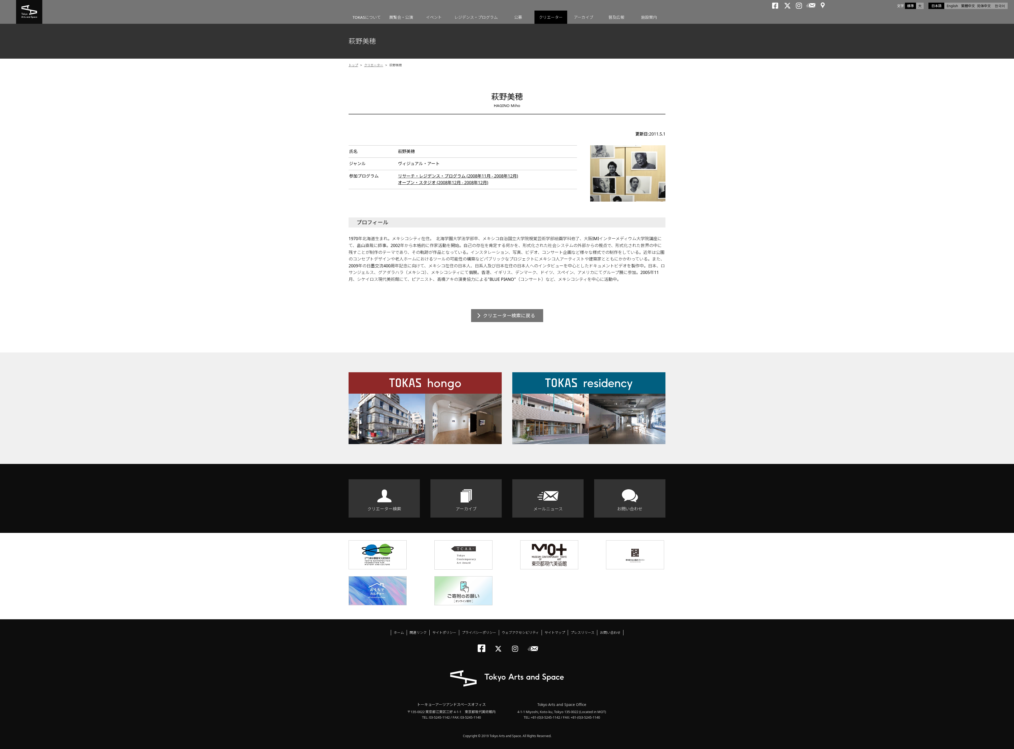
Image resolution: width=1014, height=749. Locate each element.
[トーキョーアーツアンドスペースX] (499, 644)
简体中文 (984, 5)
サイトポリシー (444, 632)
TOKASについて (367, 17)
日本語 (936, 5)
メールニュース (548, 509)
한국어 (1000, 5)
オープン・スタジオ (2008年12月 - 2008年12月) (443, 182)
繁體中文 (968, 5)
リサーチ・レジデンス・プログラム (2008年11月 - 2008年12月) (458, 176)
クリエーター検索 (384, 509)
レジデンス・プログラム (476, 17)
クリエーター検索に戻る (509, 315)
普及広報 (616, 17)
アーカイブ (583, 17)
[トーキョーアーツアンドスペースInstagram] (516, 644)
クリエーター (551, 17)
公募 (518, 17)
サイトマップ (554, 632)
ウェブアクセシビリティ (520, 632)
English (952, 5)
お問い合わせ (629, 509)
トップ (353, 65)
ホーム (399, 632)
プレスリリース (582, 632)
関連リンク (418, 632)
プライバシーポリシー (479, 632)
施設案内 (649, 17)
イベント (434, 17)
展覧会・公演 (401, 17)
